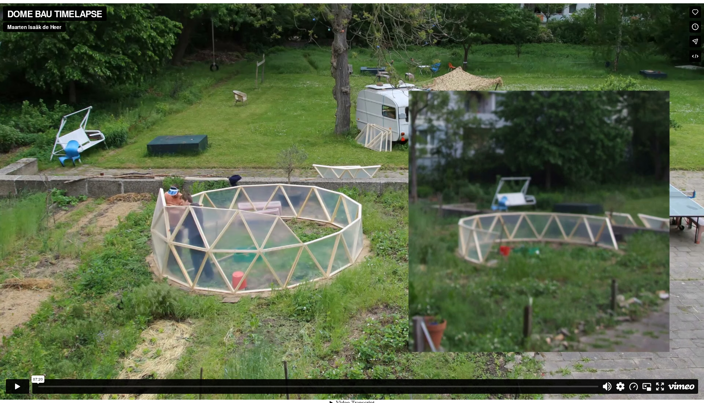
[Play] (17, 386)
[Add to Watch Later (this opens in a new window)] (695, 27)
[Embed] (695, 56)
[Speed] (633, 386)
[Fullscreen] (660, 386)
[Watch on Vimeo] (681, 386)
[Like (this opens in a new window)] (695, 12)
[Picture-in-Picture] (647, 386)
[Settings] (620, 386)
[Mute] (607, 386)
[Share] (695, 41)
